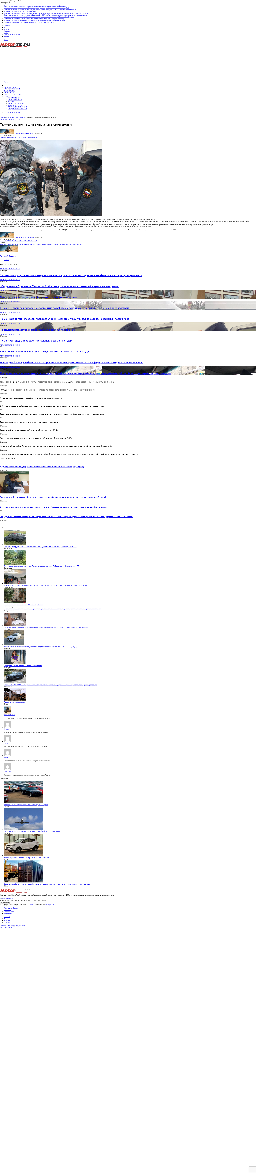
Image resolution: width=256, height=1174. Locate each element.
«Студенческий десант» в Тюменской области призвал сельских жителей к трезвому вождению (59, 286)
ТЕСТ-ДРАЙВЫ (9, 91)
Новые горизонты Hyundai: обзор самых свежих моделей (26, 857)
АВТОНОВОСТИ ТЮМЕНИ (16, 117)
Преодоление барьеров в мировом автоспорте (23, 666)
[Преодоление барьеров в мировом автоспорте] (15, 664)
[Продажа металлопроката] (15, 700)
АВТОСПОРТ (9, 92)
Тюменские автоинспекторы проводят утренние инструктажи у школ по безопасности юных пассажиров (64, 318)
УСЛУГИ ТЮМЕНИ (15, 105)
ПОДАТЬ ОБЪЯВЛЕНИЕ (12, 94)
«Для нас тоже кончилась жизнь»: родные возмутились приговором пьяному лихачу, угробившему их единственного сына (46, 13)
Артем (6, 743)
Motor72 (31, 904)
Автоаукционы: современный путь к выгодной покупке (26, 805)
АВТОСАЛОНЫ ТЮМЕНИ (17, 107)
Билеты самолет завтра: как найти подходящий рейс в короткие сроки (32, 831)
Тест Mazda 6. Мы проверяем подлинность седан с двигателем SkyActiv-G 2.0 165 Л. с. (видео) (40, 647)
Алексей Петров (20, 133)
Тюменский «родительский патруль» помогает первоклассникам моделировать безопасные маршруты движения (71, 275)
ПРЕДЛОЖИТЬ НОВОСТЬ (17, 109)
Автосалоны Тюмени (11, 908)
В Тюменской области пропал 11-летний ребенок (21, 11)
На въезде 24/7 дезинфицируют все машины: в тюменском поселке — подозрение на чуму (35, 18)
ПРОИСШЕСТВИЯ (15, 100)
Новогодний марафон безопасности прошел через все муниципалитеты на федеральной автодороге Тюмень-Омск (71, 362)
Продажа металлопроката (14, 702)
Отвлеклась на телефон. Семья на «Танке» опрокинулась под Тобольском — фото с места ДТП (36, 8)
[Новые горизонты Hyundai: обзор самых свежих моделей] (23, 855)
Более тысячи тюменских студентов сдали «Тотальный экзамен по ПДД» (45, 351)
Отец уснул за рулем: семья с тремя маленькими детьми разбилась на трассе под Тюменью (35, 6)
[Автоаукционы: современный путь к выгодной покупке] (23, 803)
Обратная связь (9, 911)
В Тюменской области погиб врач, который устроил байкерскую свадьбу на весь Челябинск (35, 20)
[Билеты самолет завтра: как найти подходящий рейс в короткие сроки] (23, 829)
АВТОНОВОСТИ (10, 87)
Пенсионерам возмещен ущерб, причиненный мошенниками (38, 297)
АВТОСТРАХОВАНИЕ (16, 103)
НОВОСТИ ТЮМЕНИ (12, 89)
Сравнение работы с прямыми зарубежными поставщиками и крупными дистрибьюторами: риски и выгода (47, 884)
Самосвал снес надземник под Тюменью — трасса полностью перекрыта (29, 22)
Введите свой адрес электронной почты (13, 900)
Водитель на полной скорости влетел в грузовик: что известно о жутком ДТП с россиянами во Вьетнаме (40, 9)
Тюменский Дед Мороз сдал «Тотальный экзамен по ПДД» (36, 340)
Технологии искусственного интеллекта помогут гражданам (37, 329)
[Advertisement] (128, 63)
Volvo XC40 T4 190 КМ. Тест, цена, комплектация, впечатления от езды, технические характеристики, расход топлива (50, 685)
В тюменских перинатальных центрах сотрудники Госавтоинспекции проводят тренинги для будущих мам (54, 507)
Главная (2, 117)
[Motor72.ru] (16, 47)
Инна (6, 757)
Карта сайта (8, 913)
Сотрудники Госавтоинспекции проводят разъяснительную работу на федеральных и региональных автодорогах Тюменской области (66, 516)
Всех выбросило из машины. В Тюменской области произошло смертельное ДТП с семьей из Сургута (39, 17)
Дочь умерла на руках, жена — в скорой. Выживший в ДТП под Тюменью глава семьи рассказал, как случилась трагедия (45, 15)
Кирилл (6, 729)
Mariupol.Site (49, 904)
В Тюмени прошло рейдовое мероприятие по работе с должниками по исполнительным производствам (64, 308)
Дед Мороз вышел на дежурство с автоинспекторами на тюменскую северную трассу (42, 466)
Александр (7, 771)
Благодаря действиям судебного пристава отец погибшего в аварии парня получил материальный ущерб (53, 497)
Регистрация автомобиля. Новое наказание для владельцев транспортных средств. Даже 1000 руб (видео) (46, 627)
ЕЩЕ (6, 96)
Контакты (7, 910)
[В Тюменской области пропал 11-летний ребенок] (15, 603)
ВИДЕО (11, 101)
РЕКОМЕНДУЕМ (14, 98)
